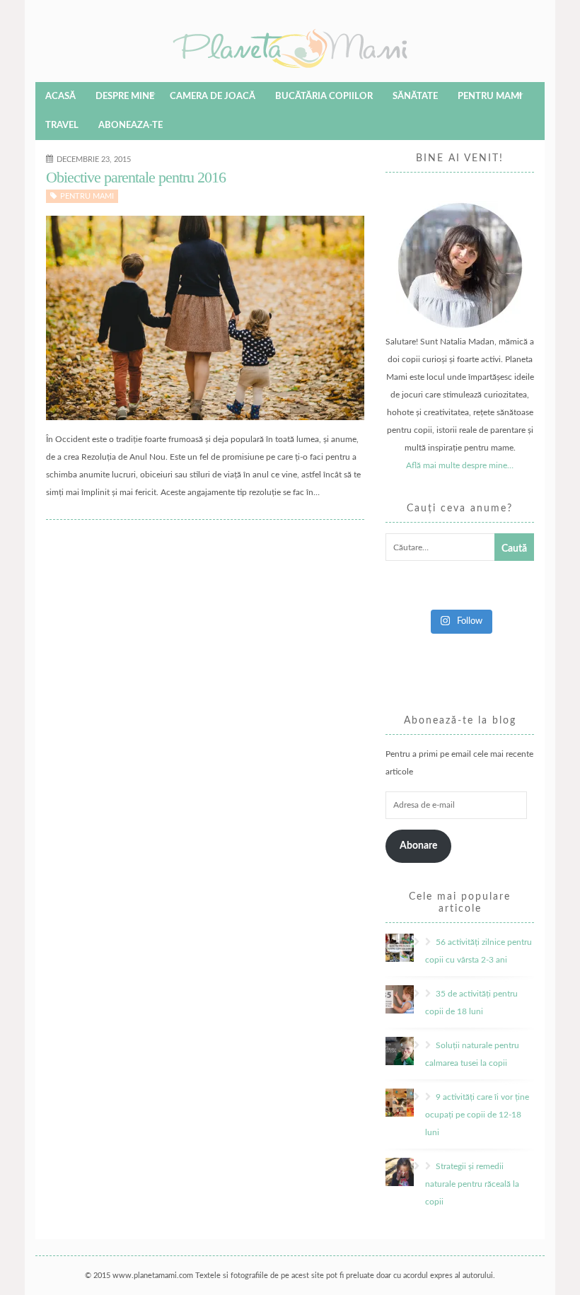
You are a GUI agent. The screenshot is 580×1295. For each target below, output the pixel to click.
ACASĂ (60, 96)
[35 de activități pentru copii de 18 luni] (419, 993)
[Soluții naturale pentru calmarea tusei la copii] (419, 1045)
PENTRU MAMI (490, 96)
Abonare (418, 846)
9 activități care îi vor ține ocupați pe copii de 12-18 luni (477, 1115)
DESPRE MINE (124, 96)
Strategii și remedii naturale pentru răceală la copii (472, 1184)
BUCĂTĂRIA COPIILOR (324, 96)
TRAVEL (62, 125)
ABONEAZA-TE (130, 125)
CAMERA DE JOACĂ (212, 96)
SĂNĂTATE (415, 96)
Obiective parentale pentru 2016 (136, 177)
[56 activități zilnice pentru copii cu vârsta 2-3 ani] (419, 942)
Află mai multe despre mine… (460, 465)
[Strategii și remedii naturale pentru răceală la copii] (419, 1166)
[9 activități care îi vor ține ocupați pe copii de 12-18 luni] (419, 1097)
